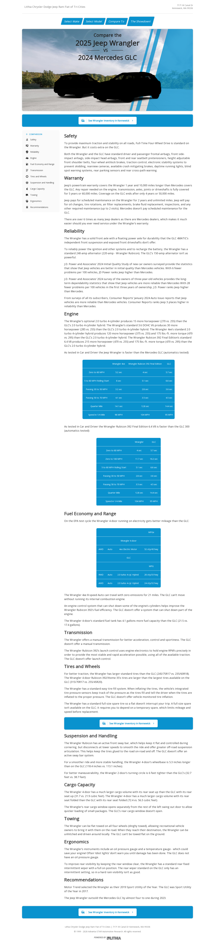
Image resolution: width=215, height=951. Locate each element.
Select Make (72, 21)
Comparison (35, 134)
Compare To (116, 21)
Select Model (94, 21)
